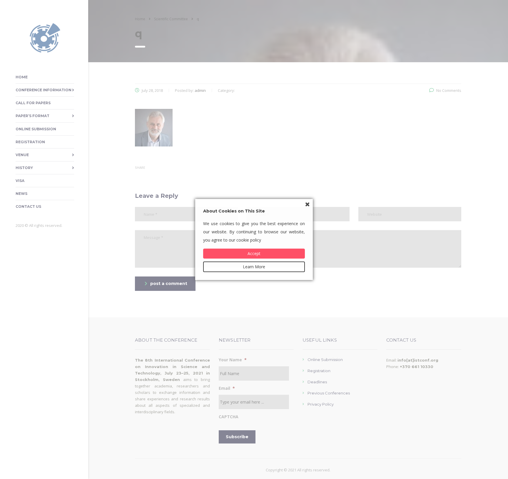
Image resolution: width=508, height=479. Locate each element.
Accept (254, 253)
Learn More (254, 266)
